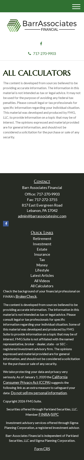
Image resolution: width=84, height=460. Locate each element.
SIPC (55, 414)
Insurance (42, 254)
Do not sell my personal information (39, 393)
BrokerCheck (26, 296)
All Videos (42, 280)
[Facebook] (41, 44)
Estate (42, 249)
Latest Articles (42, 275)
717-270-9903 (44, 53)
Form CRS (42, 448)
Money (42, 265)
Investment (42, 244)
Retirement (42, 238)
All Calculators (42, 286)
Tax (42, 259)
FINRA (44, 414)
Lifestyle (42, 270)
